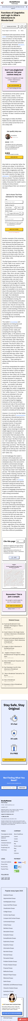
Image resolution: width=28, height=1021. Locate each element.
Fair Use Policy (4, 866)
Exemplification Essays (9, 938)
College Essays (7, 911)
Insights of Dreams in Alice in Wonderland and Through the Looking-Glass (14, 654)
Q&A (15, 850)
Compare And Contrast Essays (11, 918)
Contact (16, 836)
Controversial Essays (9, 921)
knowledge (14, 322)
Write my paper (14, 229)
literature (21, 44)
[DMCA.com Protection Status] (16, 871)
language (21, 479)
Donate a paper (17, 846)
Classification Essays (9, 908)
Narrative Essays (8, 951)
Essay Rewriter (4, 845)
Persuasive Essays (8, 958)
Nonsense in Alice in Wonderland (13, 684)
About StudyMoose (18, 834)
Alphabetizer (4, 840)
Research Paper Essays (9, 974)
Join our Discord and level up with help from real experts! (13, 7)
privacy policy (18, 223)
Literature (16, 853)
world (4, 37)
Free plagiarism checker (6, 834)
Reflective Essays (8, 971)
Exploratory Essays (8, 941)
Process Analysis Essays (10, 965)
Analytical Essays (8, 895)
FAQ (15, 843)
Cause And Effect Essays (10, 905)
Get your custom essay (14, 605)
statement (5, 176)
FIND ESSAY (22, 787)
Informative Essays (8, 948)
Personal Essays (7, 955)
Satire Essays (7, 981)
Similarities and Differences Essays (12, 984)
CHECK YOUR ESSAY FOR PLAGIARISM (14, 759)
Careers (16, 839)
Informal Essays (7, 1018)
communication (20, 415)
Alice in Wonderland (9, 680)
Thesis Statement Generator (5, 837)
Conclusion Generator (6, 842)
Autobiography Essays (9, 901)
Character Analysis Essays (10, 988)
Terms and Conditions (6, 862)
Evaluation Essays (8, 935)
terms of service (12, 223)
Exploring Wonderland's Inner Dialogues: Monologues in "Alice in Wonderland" (13, 625)
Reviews (16, 841)
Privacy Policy (4, 864)
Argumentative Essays (9, 898)
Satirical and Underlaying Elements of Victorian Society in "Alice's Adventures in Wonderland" (14, 640)
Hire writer (14, 157)
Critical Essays (7, 925)
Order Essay (4, 850)
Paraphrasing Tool (5, 847)
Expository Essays (8, 945)
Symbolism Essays (8, 991)
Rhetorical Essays (8, 978)
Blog (15, 848)
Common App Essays (9, 915)
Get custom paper (14, 85)
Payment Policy (4, 869)
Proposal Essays (7, 968)
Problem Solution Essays (10, 961)
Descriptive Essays (8, 931)
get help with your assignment (12, 1013)
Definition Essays (8, 928)
